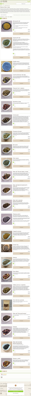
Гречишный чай (16, 21)
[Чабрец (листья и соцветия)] (6, 289)
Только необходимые (15, 393)
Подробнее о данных (20, 389)
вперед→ (6, 18)
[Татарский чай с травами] (6, 93)
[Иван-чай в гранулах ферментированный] (6, 205)
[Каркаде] (6, 331)
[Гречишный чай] (6, 26)
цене (8, 16)
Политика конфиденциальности (7, 386)
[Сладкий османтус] (6, 236)
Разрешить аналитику (15, 391)
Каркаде (15, 326)
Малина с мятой (16, 358)
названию (11, 16)
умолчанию (6, 16)
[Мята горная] (6, 163)
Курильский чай (16, 37)
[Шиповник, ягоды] (6, 106)
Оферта (1, 386)
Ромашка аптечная (17, 131)
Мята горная (16, 158)
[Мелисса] (6, 262)
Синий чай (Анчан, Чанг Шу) (19, 74)
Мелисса (15, 257)
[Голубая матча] (6, 66)
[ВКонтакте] (1, 377)
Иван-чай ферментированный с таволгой (20, 185)
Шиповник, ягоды (17, 101)
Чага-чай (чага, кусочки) (18, 300)
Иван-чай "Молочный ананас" (20, 313)
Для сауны (15, 144)
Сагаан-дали (16, 115)
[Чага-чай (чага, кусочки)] (6, 305)
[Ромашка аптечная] (6, 136)
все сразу (4, 18)
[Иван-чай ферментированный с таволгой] (6, 190)
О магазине (1, 388)
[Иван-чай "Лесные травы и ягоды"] (6, 176)
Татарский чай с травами (18, 88)
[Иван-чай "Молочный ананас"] (6, 318)
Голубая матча (16, 61)
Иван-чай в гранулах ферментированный (17, 200)
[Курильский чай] (6, 42)
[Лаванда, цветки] (6, 219)
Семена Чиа (15, 244)
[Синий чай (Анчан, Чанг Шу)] (6, 79)
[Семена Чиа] (6, 248)
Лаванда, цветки (16, 214)
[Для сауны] (6, 149)
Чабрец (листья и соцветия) (19, 284)
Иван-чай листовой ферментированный (17, 342)
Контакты (29, 388)
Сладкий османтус (17, 231)
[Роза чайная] (6, 276)
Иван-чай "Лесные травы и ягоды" (20, 171)
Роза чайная (16, 271)
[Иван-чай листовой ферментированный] (6, 347)
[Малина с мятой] (6, 363)
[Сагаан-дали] (6, 120)
